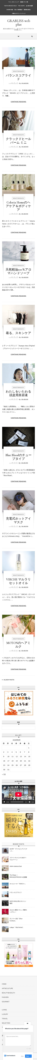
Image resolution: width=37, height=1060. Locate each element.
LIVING (4, 1010)
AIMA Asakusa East (16, 866)
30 (4, 770)
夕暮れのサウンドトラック (19, 13)
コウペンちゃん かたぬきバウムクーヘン (18, 859)
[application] (18, 794)
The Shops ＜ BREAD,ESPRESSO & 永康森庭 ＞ (18, 876)
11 (12, 756)
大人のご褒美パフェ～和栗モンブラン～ (18, 911)
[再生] (4, 802)
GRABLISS (24, 83)
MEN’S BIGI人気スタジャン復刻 (18, 902)
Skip (22, 1056)
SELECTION (6, 1023)
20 (21, 761)
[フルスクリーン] (33, 802)
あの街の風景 (29, 5)
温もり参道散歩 (18, 9)
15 (29, 756)
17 (8, 761)
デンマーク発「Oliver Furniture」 (16, 920)
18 (12, 761)
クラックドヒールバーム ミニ (18, 140)
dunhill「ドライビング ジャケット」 (18, 850)
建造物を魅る (27, 9)
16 (4, 761)
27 (21, 765)
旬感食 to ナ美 (24, 2)
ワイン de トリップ (13, 2)
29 (29, 765)
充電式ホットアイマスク (18, 520)
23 (4, 765)
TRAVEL (5, 1019)
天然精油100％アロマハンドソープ (18, 271)
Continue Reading (18, 101)
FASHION (5, 997)
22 (29, 761)
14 (25, 756)
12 (17, 756)
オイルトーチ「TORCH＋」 (18, 884)
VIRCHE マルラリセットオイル (18, 581)
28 (25, 765)
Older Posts (8, 680)
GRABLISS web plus (18, 23)
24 (8, 765)
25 (12, 765)
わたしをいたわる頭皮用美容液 (18, 393)
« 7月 (4, 774)
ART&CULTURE (7, 988)
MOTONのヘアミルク (18, 644)
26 (17, 765)
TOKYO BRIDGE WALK (10, 5)
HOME (4, 984)
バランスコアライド (18, 77)
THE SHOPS (21, 5)
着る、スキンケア (18, 333)
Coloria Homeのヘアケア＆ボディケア (18, 206)
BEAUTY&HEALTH (18, 71)
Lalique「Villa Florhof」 (17, 927)
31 (8, 770)
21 (25, 761)
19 (17, 761)
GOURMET (5, 1002)
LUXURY (5, 1014)
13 (21, 756)
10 (8, 756)
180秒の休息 (9, 9)
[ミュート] (30, 802)
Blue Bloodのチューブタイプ (19, 457)
